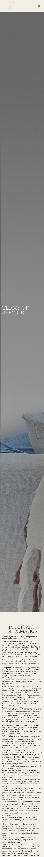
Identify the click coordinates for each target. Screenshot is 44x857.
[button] (39, 6)
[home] (9, 6)
